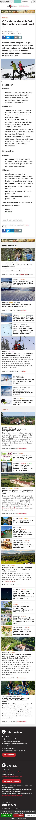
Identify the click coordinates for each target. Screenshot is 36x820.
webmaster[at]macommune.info (12, 795)
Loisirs (5, 18)
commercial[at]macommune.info (12, 776)
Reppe (15, 453)
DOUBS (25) (5, 565)
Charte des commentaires (12, 741)
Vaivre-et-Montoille (9, 696)
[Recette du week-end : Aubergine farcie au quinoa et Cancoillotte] (6, 543)
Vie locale (17, 302)
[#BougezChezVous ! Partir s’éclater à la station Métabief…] (18, 254)
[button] (32, 2)
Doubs (4, 427)
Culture (10, 488)
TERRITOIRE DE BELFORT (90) (22, 603)
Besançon (16, 463)
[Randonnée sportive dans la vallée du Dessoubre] (6, 521)
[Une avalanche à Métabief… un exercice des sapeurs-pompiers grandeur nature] (18, 343)
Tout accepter (6, 815)
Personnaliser (30, 815)
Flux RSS (6, 746)
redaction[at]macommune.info (11, 772)
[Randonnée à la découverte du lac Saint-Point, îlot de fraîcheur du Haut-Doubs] (6, 530)
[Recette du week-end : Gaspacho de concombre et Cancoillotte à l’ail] (6, 630)
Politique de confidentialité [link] (18, 818)
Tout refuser (18, 815)
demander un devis (11, 781)
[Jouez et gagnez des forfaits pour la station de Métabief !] (6, 390)
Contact (6, 736)
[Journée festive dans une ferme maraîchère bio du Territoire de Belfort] (6, 456)
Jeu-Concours (18, 376)
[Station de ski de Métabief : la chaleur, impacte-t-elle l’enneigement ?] (18, 294)
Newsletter (9, 755)
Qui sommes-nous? (10, 739)
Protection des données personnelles (15, 743)
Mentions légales (9, 748)
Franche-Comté (7, 263)
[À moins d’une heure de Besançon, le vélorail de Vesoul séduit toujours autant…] (18, 688)
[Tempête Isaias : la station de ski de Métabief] (6, 317)
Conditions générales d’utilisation (14, 750)
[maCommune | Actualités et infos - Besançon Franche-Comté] (12, 6)
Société (11, 351)
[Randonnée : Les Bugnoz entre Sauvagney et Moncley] (18, 418)
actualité (16, 529)
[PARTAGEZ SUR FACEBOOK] (4, 37)
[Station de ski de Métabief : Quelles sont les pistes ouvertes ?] (6, 401)
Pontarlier (8, 209)
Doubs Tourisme (10, 581)
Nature (22, 315)
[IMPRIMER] (20, 37)
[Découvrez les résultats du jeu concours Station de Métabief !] (6, 378)
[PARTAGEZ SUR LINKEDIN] (12, 37)
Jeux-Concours (18, 377)
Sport (11, 302)
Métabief (8, 212)
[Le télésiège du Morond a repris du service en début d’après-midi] (6, 282)
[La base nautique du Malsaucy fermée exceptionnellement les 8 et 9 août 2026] (6, 605)
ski (10, 220)
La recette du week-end (21, 542)
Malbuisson (17, 527)
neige (5, 220)
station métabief (17, 220)
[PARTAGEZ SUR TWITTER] (8, 37)
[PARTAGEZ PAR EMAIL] (16, 37)
